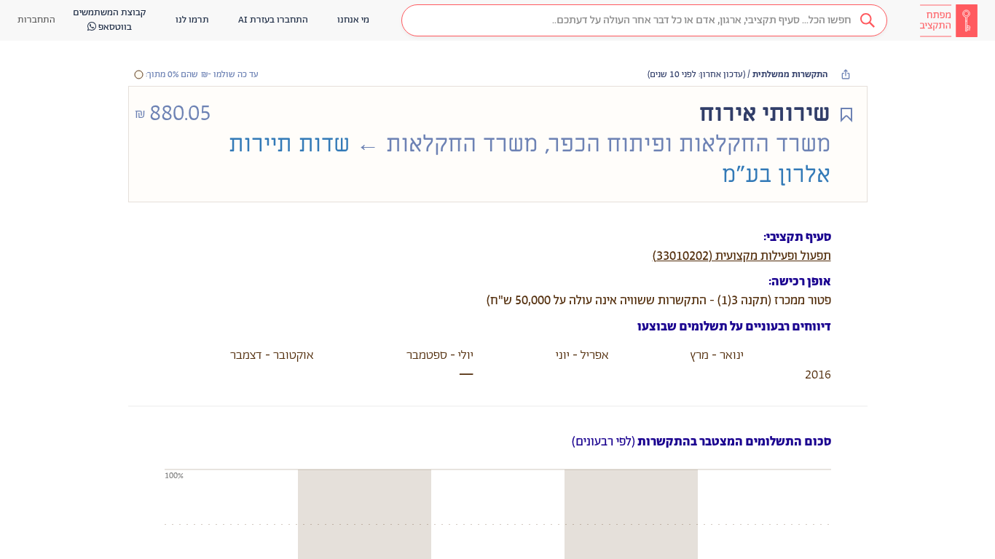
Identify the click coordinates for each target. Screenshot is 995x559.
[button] (644, 20)
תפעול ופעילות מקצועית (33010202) (742, 256)
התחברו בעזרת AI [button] (273, 20)
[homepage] (948, 20)
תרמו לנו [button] (192, 20)
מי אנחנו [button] (353, 20)
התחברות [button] (36, 20)
